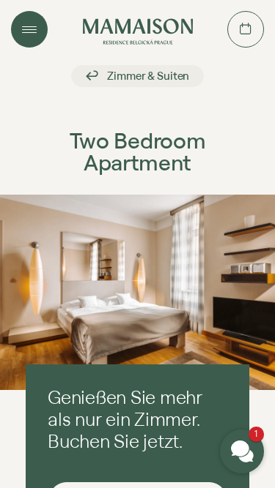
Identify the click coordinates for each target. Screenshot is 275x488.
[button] (242, 451)
